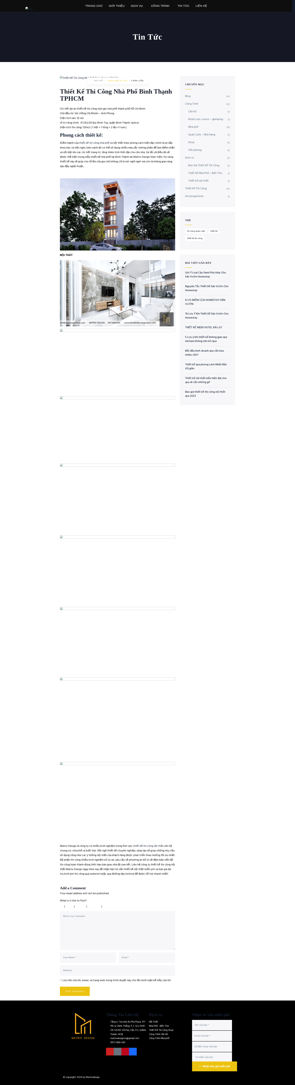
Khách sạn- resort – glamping (205, 119)
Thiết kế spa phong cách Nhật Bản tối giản (206, 367)
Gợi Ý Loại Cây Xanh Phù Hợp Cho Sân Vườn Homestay (205, 275)
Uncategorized (194, 196)
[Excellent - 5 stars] (111, 906)
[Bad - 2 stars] (69, 906)
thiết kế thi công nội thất (148, 846)
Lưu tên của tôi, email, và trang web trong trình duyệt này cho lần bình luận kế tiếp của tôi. (117, 980)
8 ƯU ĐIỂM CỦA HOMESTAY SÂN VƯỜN (205, 302)
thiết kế (214, 231)
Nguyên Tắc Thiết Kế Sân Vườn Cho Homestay (206, 289)
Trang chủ (93, 5)
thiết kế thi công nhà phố (94, 143)
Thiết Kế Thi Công (196, 188)
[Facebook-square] (117, 1051)
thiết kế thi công (195, 238)
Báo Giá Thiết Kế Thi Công (203, 165)
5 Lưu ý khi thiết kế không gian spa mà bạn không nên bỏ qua (206, 339)
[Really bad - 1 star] (61, 906)
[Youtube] (110, 1051)
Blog (188, 96)
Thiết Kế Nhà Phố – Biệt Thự (205, 173)
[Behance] (133, 1051)
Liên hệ (201, 5)
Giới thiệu (117, 5)
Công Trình (160, 5)
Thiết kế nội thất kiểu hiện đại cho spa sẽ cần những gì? (206, 380)
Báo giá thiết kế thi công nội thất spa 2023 (205, 394)
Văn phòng (195, 150)
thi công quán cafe (196, 231)
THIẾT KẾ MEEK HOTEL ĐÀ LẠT (203, 328)
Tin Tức (183, 5)
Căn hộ (192, 111)
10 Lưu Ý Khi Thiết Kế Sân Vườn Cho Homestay (207, 316)
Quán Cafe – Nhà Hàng (201, 134)
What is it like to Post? (73, 900)
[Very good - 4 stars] (94, 906)
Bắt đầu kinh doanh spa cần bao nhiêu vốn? (204, 353)
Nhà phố (98, 80)
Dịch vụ (137, 5)
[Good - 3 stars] (81, 906)
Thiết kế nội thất (198, 181)
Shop (191, 142)
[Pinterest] (125, 1051)
